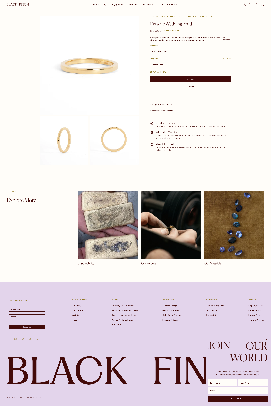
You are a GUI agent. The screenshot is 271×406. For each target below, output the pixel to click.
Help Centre (211, 310)
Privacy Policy (254, 315)
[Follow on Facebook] (8, 339)
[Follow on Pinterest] (22, 339)
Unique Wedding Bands (122, 320)
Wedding (133, 4)
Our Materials (78, 310)
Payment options (171, 31)
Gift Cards (116, 324)
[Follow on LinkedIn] (37, 339)
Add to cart (190, 79)
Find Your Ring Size (215, 305)
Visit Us (75, 315)
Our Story (76, 305)
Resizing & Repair (170, 320)
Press (74, 320)
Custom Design (169, 305)
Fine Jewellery (99, 4)
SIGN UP (238, 399)
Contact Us (211, 315)
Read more (227, 40)
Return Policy (254, 310)
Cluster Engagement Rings (124, 315)
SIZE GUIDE (227, 59)
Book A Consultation (168, 4)
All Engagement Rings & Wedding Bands (174, 17)
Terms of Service (256, 320)
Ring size (154, 59)
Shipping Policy (255, 305)
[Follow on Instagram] (15, 339)
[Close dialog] (266, 339)
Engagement (118, 4)
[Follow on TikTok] (30, 339)
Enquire (191, 86)
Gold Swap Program (172, 315)
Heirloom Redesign (171, 310)
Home (153, 17)
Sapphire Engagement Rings (125, 310)
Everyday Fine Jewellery (123, 305)
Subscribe (27, 327)
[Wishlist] (256, 4)
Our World (148, 4)
